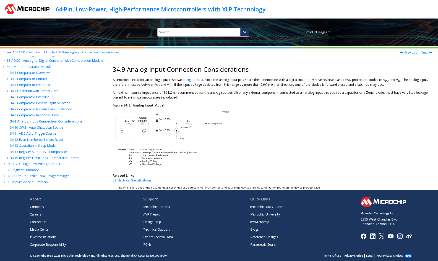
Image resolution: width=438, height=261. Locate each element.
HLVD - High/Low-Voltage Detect (33, 164)
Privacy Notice (353, 256)
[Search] (244, 32)
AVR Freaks (151, 214)
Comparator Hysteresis (30, 85)
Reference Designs (264, 237)
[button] (5, 60)
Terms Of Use (332, 256)
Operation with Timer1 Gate (34, 91)
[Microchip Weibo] (409, 236)
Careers (35, 214)
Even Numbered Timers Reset (36, 139)
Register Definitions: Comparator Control (44, 158)
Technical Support (156, 229)
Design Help (152, 222)
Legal (369, 256)
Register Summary (23, 170)
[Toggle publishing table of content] (3, 65)
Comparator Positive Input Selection (40, 103)
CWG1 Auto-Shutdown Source (36, 127)
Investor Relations (43, 237)
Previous (410, 52)
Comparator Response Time (34, 115)
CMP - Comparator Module (35, 52)
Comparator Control (28, 79)
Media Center (40, 229)
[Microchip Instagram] (400, 236)
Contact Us (38, 222)
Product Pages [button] (316, 32)
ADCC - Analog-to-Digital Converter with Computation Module (55, 60)
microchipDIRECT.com (266, 207)
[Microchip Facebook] (363, 236)
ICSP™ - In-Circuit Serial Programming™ (38, 176)
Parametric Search (263, 244)
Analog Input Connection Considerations (89, 52)
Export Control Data (158, 237)
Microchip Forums (156, 207)
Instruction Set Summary (27, 182)
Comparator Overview (30, 72)
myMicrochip (259, 222)
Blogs (254, 229)
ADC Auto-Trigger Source (33, 133)
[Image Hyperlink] (391, 236)
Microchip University (265, 214)
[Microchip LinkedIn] (372, 236)
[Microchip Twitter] (381, 236)
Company (37, 207)
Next (424, 52)
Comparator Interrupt (29, 97)
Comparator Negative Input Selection (41, 109)
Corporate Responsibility (48, 244)
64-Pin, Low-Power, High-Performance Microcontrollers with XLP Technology (160, 9)
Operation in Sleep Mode (33, 145)
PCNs (147, 244)
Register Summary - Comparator (38, 151)
